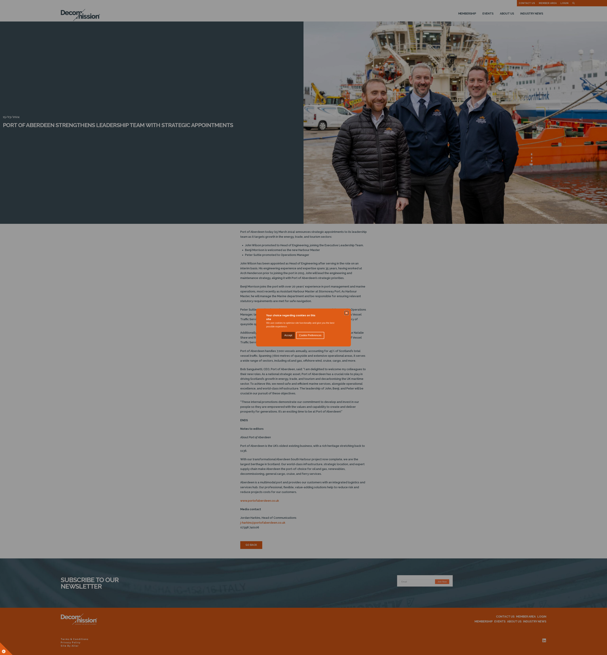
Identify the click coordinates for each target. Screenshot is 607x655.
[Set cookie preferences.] (6, 648)
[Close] (346, 313)
